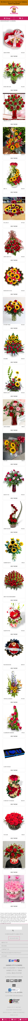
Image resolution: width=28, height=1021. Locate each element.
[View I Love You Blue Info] (14, 752)
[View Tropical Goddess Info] (14, 684)
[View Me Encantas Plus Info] (14, 276)
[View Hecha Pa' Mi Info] (14, 480)
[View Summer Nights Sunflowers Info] (14, 548)
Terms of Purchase (18, 1012)
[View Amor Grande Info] (14, 412)
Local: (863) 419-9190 (14, 973)
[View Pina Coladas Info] (14, 140)
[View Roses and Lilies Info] (14, 72)
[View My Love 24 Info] (14, 208)
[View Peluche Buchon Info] (14, 648)
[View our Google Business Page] (12, 961)
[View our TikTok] (18, 961)
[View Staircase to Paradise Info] (14, 786)
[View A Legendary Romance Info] (14, 718)
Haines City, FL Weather (14, 1007)
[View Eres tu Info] (14, 174)
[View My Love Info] (14, 446)
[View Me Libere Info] (14, 344)
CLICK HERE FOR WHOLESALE (14, 996)
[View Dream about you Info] (14, 854)
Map (15, 1020)
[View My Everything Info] (14, 310)
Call (5, 1020)
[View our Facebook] (10, 961)
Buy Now (14, 56)
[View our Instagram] (15, 961)
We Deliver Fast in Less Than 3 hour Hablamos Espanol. (14, 2)
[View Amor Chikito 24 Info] (14, 242)
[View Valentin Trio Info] (14, 616)
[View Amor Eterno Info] (14, 38)
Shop (8, 18)
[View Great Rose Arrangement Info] (14, 580)
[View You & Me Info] (14, 820)
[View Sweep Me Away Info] (14, 514)
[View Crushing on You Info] (14, 888)
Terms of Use (14, 1015)
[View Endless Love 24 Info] (14, 106)
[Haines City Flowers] (14, 14)
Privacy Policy (7, 1012)
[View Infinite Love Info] (14, 378)
